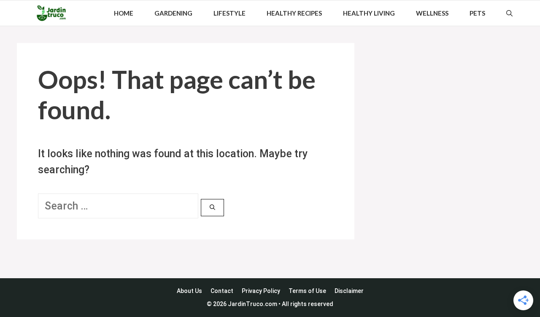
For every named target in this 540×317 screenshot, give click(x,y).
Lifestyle (229, 13)
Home (123, 13)
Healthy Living (369, 13)
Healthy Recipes (294, 13)
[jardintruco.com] (51, 13)
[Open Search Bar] (509, 13)
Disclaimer (349, 290)
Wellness (432, 13)
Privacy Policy (261, 290)
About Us (189, 290)
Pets (477, 13)
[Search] (212, 208)
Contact (222, 290)
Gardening (173, 13)
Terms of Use (307, 290)
